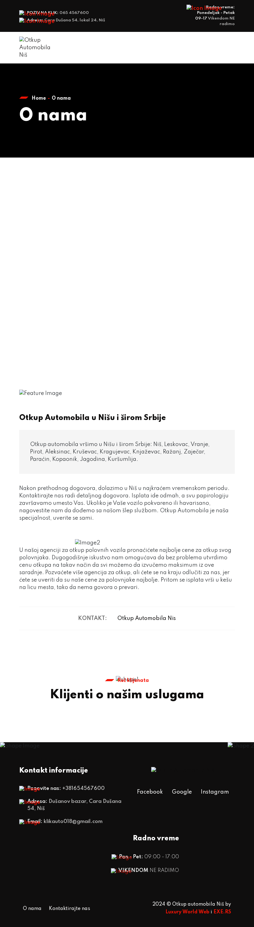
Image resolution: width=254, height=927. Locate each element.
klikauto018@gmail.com (73, 821)
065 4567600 (74, 13)
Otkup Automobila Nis (146, 618)
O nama (32, 908)
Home (39, 98)
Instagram (215, 792)
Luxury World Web (187, 912)
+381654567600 (83, 788)
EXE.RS (222, 912)
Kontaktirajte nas (69, 908)
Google (182, 792)
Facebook (150, 792)
